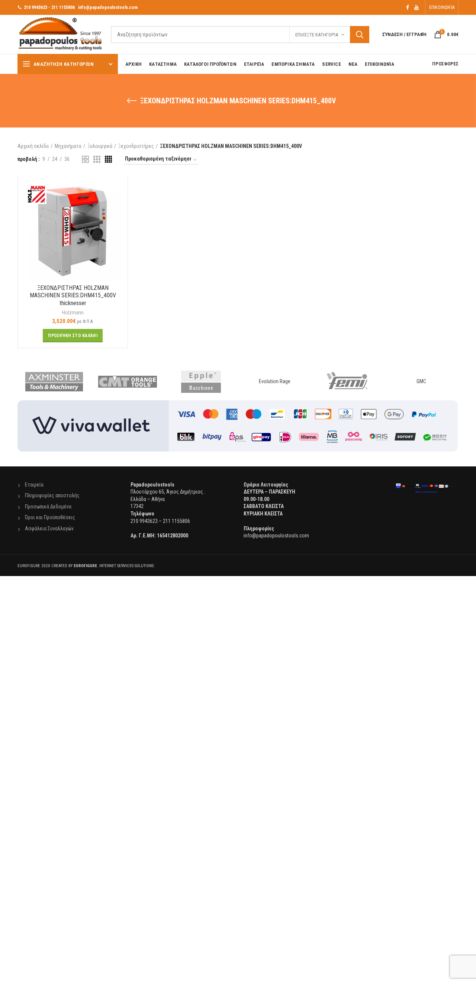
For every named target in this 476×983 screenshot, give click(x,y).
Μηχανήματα (68, 146)
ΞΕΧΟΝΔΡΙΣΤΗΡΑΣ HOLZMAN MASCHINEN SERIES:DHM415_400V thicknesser (73, 295)
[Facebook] (407, 7)
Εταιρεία (34, 485)
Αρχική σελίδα (33, 146)
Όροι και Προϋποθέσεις (50, 517)
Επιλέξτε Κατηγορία (316, 35)
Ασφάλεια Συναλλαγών (49, 528)
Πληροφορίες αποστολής (52, 495)
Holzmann (73, 313)
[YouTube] (416, 7)
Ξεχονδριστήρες (136, 146)
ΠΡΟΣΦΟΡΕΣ (445, 64)
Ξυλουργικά (99, 146)
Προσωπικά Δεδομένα (48, 507)
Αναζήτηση (359, 34)
